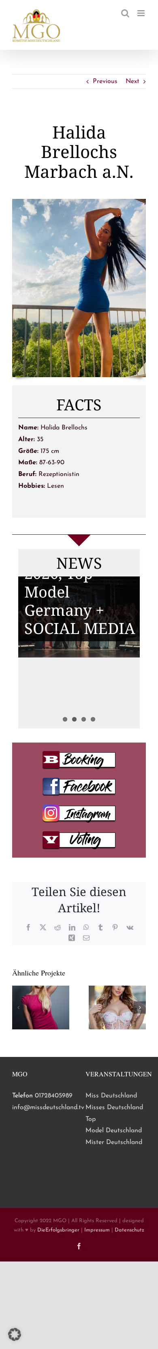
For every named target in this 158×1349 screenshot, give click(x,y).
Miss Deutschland (111, 1096)
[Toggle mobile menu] (141, 13)
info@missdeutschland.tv (48, 1107)
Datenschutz (129, 1230)
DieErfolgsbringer (58, 1230)
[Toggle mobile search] (125, 13)
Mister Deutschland (113, 1142)
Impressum (97, 1230)
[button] (18, 1007)
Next (132, 81)
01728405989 (54, 1096)
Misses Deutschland (114, 1107)
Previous (105, 81)
